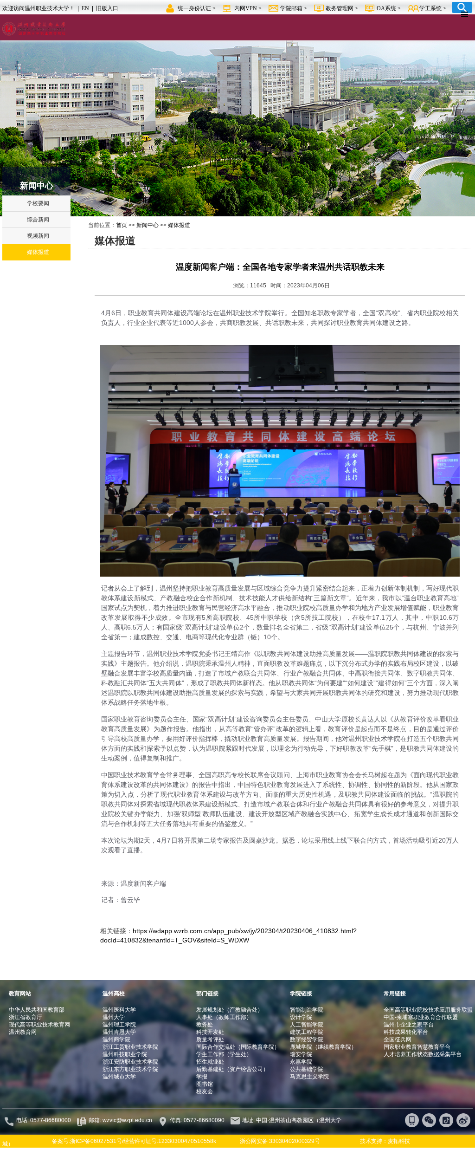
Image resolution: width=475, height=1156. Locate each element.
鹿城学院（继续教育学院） (323, 1047)
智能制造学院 (306, 1010)
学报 (201, 1076)
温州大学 (114, 1017)
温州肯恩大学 (119, 1032)
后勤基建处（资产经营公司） (232, 1069)
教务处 (204, 1024)
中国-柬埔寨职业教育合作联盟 (421, 1017)
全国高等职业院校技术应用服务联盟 (428, 1010)
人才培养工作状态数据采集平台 (423, 1054)
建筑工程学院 (306, 1032)
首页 (121, 225)
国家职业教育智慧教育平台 (417, 1047)
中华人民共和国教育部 (36, 1010)
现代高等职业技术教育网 (39, 1024)
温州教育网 (23, 1032)
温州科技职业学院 (125, 1054)
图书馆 (204, 1084)
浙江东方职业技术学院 (130, 1069)
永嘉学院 (301, 1062)
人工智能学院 (306, 1024)
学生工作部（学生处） (224, 1054)
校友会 (204, 1091)
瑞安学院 (301, 1054)
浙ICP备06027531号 (96, 1141)
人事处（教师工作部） (224, 1017)
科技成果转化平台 (406, 1032)
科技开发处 (210, 1032)
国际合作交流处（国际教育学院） (238, 1047)
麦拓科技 (399, 1141)
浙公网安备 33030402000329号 (280, 1141)
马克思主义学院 (309, 1076)
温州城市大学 (119, 1076)
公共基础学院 (306, 1069)
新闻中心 (147, 225)
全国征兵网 (397, 1039)
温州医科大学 (119, 1010)
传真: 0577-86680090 (198, 1120)
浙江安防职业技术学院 (130, 1062)
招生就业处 (210, 1062)
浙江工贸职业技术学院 (130, 1047)
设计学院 (301, 1017)
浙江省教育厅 (25, 1017)
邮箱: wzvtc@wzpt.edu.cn (120, 1120)
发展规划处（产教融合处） (229, 1010)
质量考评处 (210, 1039)
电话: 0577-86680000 (43, 1120)
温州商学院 (116, 1039)
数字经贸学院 (306, 1039)
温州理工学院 (119, 1024)
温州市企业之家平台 (409, 1024)
